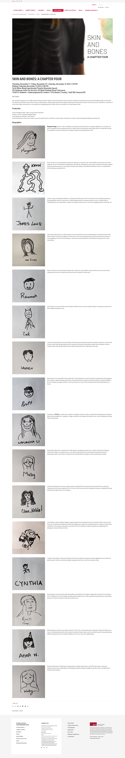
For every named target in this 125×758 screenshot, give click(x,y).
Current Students (30, 10)
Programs (41, 10)
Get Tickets (15, 96)
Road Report (71, 729)
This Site (101, 7)
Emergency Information (73, 734)
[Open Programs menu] (45, 10)
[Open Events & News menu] (62, 10)
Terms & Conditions (93, 736)
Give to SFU (70, 732)
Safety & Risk (71, 723)
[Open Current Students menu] (36, 10)
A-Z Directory (71, 736)
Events (38, 14)
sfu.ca (13, 1)
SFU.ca (107, 7)
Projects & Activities (70, 10)
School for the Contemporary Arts (19, 14)
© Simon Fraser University (95, 738)
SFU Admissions (71, 727)
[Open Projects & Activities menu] (77, 10)
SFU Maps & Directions (73, 725)
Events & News (57, 10)
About (80, 10)
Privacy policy (101, 736)
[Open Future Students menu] (23, 10)
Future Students (17, 10)
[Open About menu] (83, 10)
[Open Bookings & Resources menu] (98, 10)
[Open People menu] (52, 10)
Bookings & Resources (91, 10)
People (49, 10)
